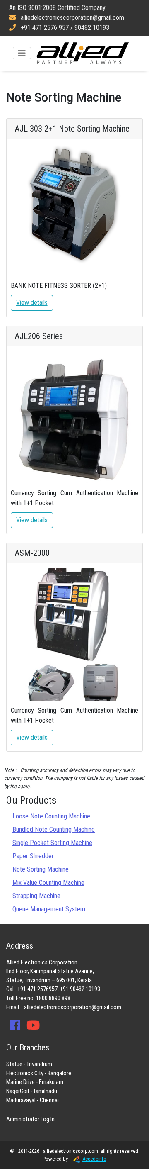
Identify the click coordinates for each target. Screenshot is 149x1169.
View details (32, 303)
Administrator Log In (30, 1119)
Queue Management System (48, 909)
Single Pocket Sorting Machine (52, 843)
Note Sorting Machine (40, 869)
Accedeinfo (94, 1159)
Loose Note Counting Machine (51, 816)
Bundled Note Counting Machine (53, 829)
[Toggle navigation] (22, 53)
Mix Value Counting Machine (48, 882)
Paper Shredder (33, 856)
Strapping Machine (36, 896)
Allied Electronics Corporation (83, 53)
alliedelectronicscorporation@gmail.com (72, 1007)
